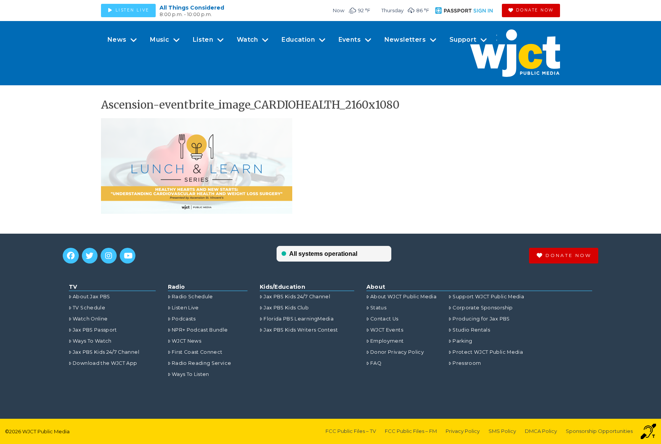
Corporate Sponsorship (483, 308)
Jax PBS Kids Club (286, 308)
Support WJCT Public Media (488, 296)
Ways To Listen (190, 374)
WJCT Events (386, 330)
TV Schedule (89, 308)
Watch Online (90, 319)
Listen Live (185, 308)
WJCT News (186, 341)
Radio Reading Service (201, 363)
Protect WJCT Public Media (488, 352)
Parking (462, 341)
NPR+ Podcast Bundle (200, 330)
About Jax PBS (91, 296)
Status (378, 308)
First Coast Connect (197, 352)
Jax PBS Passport (95, 330)
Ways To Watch (92, 341)
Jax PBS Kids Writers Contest (301, 330)
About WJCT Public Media (403, 296)
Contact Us (384, 319)
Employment (387, 341)
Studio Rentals (471, 330)
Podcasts (184, 319)
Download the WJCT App (105, 363)
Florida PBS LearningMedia (299, 319)
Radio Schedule (192, 296)
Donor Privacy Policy (397, 352)
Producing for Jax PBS (481, 319)
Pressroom (467, 363)
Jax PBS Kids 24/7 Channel (106, 352)
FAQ (375, 363)
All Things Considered (192, 7)
